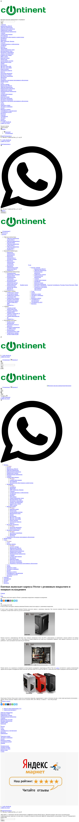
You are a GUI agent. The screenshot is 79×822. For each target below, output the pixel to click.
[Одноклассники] (4, 601)
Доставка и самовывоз (6, 737)
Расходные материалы (16, 527)
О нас (8, 542)
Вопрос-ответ (4, 750)
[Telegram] (17, 601)
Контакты (3, 732)
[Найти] (2, 23)
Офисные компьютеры (7, 712)
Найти (2, 820)
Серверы (3, 718)
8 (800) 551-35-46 (5, 123)
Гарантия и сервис (5, 736)
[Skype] (14, 601)
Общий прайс (4, 722)
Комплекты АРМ (5, 714)
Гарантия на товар (5, 748)
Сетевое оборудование (16, 480)
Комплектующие (14, 509)
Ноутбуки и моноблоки (16, 533)
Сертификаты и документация (9, 730)
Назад (9, 466)
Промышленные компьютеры (8, 716)
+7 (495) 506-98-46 (6, 122)
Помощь (3, 743)
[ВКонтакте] (1, 601)
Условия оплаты (5, 746)
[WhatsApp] (12, 601)
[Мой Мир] (6, 601)
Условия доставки (5, 747)
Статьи (2, 751)
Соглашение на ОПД (6, 741)
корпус (57, 668)
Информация (4, 733)
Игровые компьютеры (6, 721)
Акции (2, 729)
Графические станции (6, 715)
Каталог (9, 467)
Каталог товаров (14, 546)
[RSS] (1, 603)
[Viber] (10, 601)
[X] (8, 601)
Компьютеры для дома (6, 719)
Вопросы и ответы (5, 740)
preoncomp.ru (8, 136)
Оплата (2, 739)
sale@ (3, 136)
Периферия (13, 487)
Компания (3, 723)
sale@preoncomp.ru (5, 144)
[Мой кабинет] (1, 361)
